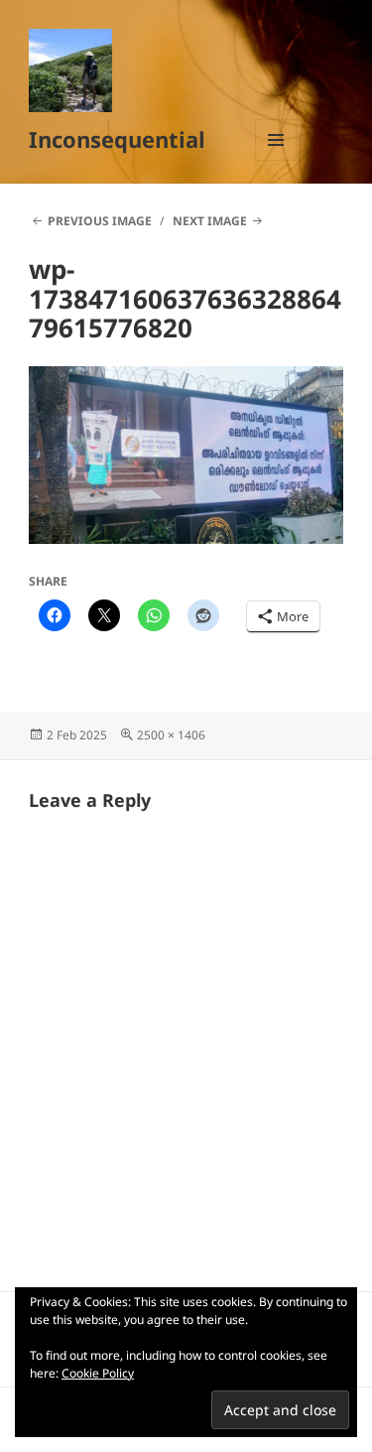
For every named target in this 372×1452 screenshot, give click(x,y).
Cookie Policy (98, 1373)
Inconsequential (117, 139)
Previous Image (100, 220)
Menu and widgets (276, 160)
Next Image (210, 220)
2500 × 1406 (171, 734)
